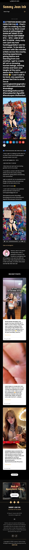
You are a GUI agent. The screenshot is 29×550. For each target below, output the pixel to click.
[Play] (4, 241)
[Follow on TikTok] (16, 535)
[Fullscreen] (24, 241)
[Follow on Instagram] (12, 535)
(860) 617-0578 (15, 1)
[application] (14, 222)
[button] (14, 222)
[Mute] (22, 241)
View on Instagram (8, 245)
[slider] (13, 241)
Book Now (14, 495)
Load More (14, 474)
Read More (8, 335)
